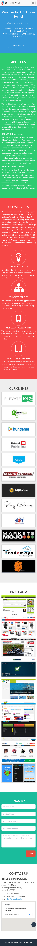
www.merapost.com (17, 731)
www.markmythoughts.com (17, 710)
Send (31, 853)
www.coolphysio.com (17, 752)
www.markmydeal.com (17, 626)
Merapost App (17, 776)
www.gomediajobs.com (17, 605)
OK (29, 914)
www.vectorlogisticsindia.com (17, 689)
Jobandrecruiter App (17, 779)
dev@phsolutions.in (14, 899)
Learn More (18, 45)
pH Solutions (10, 3)
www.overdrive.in (18, 647)
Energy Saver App (18, 773)
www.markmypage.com (17, 668)
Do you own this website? (12, 914)
